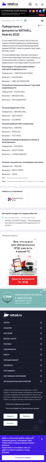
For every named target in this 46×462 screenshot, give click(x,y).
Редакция (26, 416)
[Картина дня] (30, 4)
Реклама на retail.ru (10, 235)
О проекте (10, 416)
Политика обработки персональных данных (22, 408)
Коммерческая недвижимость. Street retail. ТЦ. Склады (25, 181)
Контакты (10, 423)
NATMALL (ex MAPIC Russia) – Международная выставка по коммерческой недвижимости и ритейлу (23, 222)
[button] (23, 322)
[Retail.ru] (13, 4)
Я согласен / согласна (23, 457)
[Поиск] (36, 4)
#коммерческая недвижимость (17, 178)
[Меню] (42, 4)
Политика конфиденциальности (17, 404)
